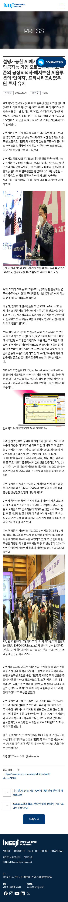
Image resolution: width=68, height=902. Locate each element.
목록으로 (34, 819)
